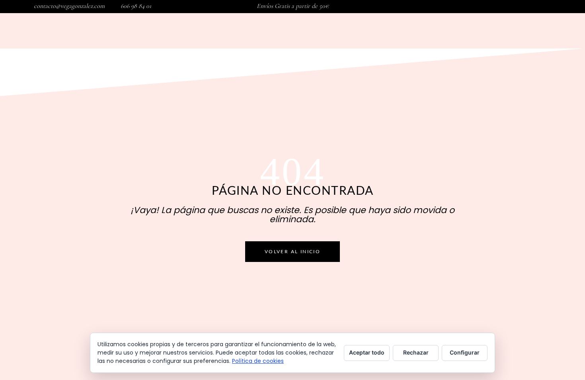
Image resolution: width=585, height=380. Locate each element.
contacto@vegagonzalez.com (69, 6)
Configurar (465, 352)
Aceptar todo (366, 352)
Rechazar (416, 352)
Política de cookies (258, 361)
